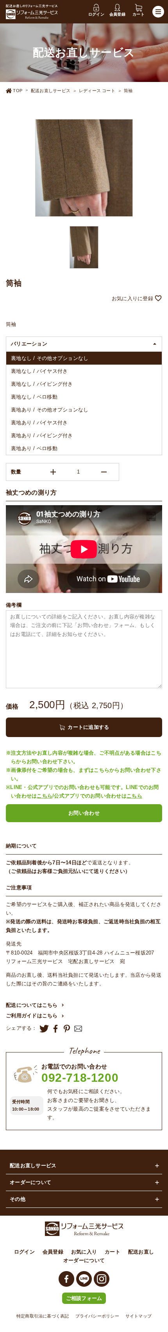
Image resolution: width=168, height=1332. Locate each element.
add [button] (53, 472)
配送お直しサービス (50, 90)
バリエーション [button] (29, 344)
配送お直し (141, 1252)
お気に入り (84, 1252)
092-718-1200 (79, 1077)
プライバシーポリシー (97, 1316)
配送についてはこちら (32, 1005)
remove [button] (104, 472)
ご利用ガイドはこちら (32, 1016)
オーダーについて (84, 1260)
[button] (84, 299)
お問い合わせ (84, 813)
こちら (44, 796)
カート (112, 1252)
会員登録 (53, 1252)
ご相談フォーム (84, 1298)
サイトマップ (138, 1316)
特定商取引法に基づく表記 (42, 1316)
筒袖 (128, 90)
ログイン (24, 1252)
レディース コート (97, 90)
